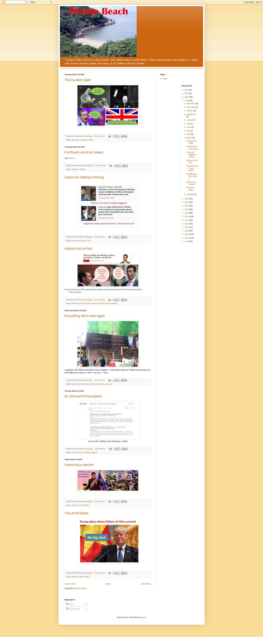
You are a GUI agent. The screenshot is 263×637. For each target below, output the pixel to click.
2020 (187, 97)
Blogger (142, 617)
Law (88, 240)
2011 (187, 224)
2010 (187, 227)
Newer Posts (70, 584)
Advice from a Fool (78, 248)
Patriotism (83, 140)
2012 (187, 220)
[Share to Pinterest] (125, 136)
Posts (70, 604)
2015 (187, 209)
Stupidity (114, 303)
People (101, 303)
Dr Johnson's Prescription (83, 396)
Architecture (84, 384)
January (190, 194)
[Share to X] (120, 136)
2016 (187, 206)
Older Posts (146, 584)
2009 (187, 231)
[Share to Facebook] (122, 136)
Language (109, 384)
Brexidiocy (75, 140)
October (190, 111)
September (191, 114)
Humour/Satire (85, 303)
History (92, 384)
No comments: (100, 136)
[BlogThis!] (117, 136)
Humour (83, 240)
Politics (90, 140)
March (189, 138)
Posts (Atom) (81, 588)
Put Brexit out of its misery (84, 152)
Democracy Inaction (79, 465)
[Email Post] (109, 136)
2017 (187, 202)
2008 (187, 234)
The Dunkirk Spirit (78, 80)
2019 (187, 100)
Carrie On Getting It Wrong (84, 177)
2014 (187, 213)
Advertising (75, 384)
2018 (187, 199)
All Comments (74, 609)
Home (108, 584)
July (189, 124)
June (189, 127)
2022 (187, 90)
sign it (71, 158)
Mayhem (95, 303)
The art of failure (76, 513)
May (189, 131)
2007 (187, 238)
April (189, 134)
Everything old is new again (85, 316)
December (191, 103)
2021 (187, 93)
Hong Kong (76, 240)
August (190, 120)
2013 (187, 216)
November (191, 107)
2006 (187, 241)
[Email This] (114, 136)
